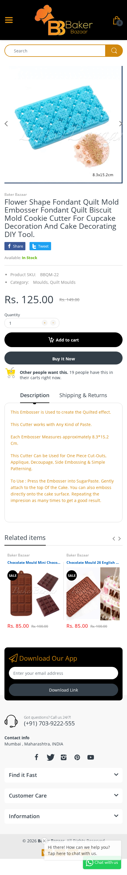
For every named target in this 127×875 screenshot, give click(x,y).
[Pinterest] (77, 757)
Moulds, (41, 282)
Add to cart (67, 340)
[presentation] (114, 538)
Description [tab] (34, 395)
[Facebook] (36, 757)
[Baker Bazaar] (63, 19)
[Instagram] (63, 757)
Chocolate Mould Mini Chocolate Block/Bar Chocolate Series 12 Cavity (34, 562)
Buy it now (63, 359)
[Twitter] (50, 757)
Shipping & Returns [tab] (83, 395)
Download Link (63, 690)
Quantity (12, 314)
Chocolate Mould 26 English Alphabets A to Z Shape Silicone (93, 562)
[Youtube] (90, 757)
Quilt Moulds (63, 282)
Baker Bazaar (15, 194)
